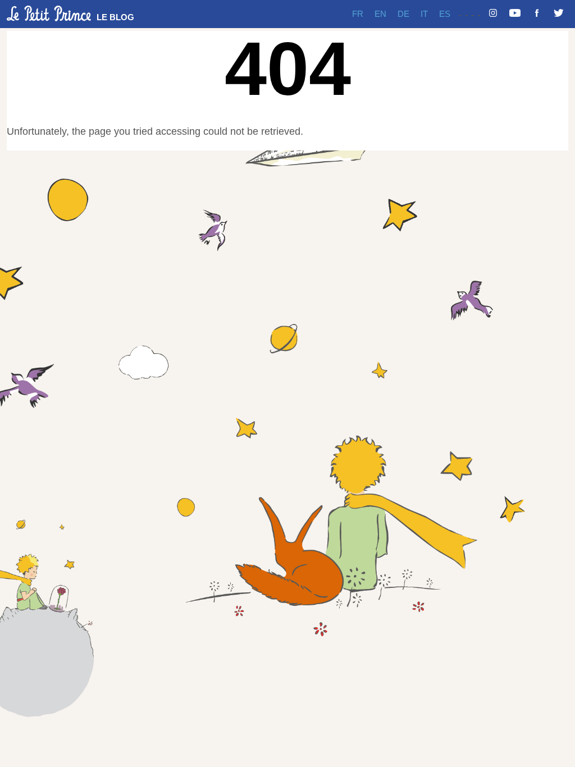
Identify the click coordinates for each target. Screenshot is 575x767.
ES (444, 14)
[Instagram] (493, 14)
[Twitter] (558, 14)
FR (357, 14)
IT (424, 14)
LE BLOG (115, 17)
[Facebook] (536, 14)
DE (403, 14)
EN (380, 14)
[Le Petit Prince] (49, 13)
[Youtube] (514, 14)
